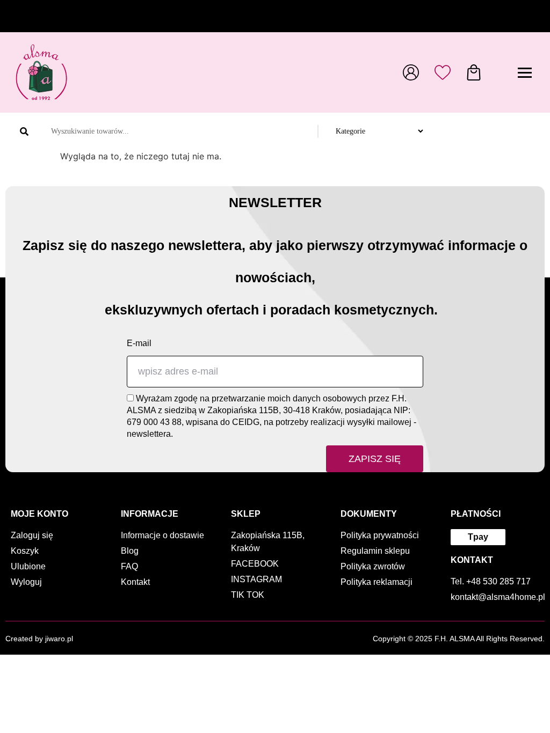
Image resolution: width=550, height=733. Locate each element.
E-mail (139, 343)
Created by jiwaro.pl (39, 638)
